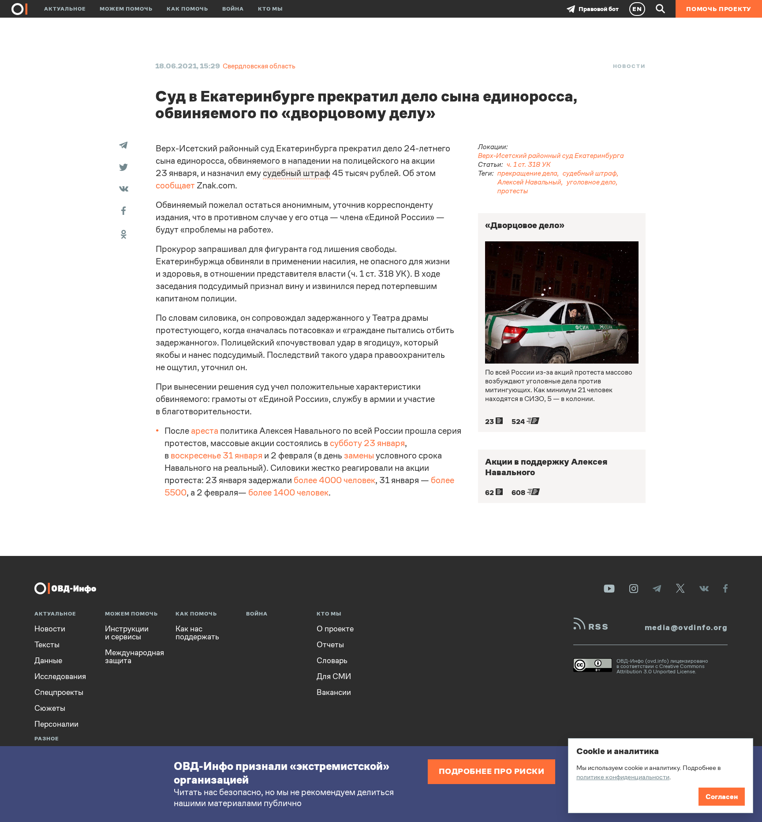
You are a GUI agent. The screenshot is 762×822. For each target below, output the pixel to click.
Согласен (722, 796)
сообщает (175, 185)
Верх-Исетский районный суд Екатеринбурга (551, 155)
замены (359, 455)
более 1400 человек (288, 492)
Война (233, 8)
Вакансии (334, 692)
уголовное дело (591, 182)
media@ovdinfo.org (686, 627)
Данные (48, 660)
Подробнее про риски (492, 771)
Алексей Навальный (529, 182)
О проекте (335, 629)
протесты (512, 190)
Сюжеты (49, 708)
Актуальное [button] (65, 8)
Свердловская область (259, 66)
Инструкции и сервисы (127, 633)
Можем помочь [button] (126, 8)
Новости (629, 66)
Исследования (60, 676)
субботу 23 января (367, 443)
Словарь (332, 660)
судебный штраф (590, 173)
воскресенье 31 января (216, 455)
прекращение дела (527, 173)
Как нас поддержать (197, 633)
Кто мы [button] (270, 8)
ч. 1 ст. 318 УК (529, 164)
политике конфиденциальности (622, 777)
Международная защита (134, 656)
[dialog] (660, 775)
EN (637, 9)
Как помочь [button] (187, 8)
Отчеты (330, 645)
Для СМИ (334, 676)
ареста (204, 430)
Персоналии (56, 724)
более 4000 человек (334, 480)
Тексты (47, 645)
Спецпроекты (58, 692)
